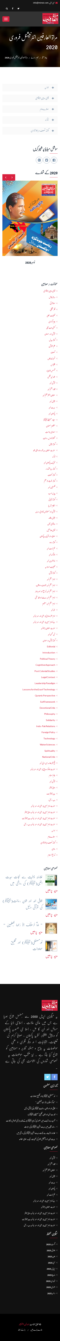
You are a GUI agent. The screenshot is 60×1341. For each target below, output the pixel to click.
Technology (49, 738)
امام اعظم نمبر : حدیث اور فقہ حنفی (45, 597)
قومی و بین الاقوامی (49, 291)
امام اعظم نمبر (51, 579)
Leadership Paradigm (45, 683)
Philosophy (49, 714)
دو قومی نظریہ (51, 524)
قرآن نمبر (52, 383)
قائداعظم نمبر (51, 389)
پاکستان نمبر (52, 414)
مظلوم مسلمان (50, 426)
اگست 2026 (50, 1244)
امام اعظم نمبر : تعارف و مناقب (45, 585)
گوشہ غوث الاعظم (49, 481)
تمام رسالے (34, 57)
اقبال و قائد (52, 518)
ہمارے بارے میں (36, 1330)
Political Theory (47, 659)
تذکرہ (53, 456)
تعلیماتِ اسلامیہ (50, 567)
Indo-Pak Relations (45, 726)
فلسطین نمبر (51, 487)
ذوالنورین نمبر (51, 561)
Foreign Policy (48, 732)
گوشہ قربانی (51, 499)
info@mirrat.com (40, 3)
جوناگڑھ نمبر (52, 555)
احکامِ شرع (51, 506)
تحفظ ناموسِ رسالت (49, 438)
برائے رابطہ (22, 1330)
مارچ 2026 (51, 1275)
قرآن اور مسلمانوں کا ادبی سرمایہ (45, 512)
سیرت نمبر (52, 407)
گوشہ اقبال (52, 444)
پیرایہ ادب (51, 493)
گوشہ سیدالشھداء (50, 469)
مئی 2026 (51, 1263)
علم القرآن (52, 346)
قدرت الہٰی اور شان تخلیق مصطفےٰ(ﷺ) (41, 1114)
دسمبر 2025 (51, 1293)
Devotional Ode (47, 708)
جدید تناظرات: (50, 794)
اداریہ (53, 830)
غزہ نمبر (53, 610)
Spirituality (49, 751)
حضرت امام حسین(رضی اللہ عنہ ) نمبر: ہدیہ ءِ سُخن (39, 824)
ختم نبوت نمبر (51, 548)
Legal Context (48, 677)
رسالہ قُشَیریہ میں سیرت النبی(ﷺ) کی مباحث (39, 1127)
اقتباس (53, 365)
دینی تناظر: (52, 788)
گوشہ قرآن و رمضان (49, 640)
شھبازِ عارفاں (51, 358)
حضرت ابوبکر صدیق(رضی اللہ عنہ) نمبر (42, 769)
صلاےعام (51, 837)
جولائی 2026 (51, 1250)
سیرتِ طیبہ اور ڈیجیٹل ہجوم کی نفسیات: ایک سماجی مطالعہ (37, 1139)
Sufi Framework (47, 702)
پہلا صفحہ (44, 57)
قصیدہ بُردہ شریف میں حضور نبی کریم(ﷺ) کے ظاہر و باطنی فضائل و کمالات (30, 1121)
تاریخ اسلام (51, 855)
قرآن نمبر (52, 781)
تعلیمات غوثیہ (51, 315)
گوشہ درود (52, 542)
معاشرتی (52, 303)
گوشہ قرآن (52, 573)
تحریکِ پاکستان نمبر (49, 463)
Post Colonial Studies (44, 671)
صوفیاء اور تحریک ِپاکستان (47, 536)
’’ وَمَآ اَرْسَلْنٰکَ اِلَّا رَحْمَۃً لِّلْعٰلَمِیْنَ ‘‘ (45, 1102)
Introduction (48, 653)
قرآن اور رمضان (49, 334)
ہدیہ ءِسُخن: (51, 800)
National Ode (48, 757)
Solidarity (50, 720)
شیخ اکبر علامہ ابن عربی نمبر (47, 763)
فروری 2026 (50, 1281)
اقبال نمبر (52, 401)
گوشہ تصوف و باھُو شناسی (47, 843)
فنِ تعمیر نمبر (51, 634)
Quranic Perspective (45, 696)
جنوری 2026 (50, 1287)
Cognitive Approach (45, 665)
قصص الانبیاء (50, 371)
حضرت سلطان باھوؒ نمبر (48, 628)
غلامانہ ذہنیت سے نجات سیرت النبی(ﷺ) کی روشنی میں (35, 1133)
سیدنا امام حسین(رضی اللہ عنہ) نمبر (44, 622)
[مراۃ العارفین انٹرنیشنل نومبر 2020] (11, 215)
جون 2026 (51, 1256)
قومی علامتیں (51, 530)
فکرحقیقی (52, 309)
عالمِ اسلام (52, 775)
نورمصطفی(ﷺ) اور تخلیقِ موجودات (42, 1096)
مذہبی (53, 849)
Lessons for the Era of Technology (39, 689)
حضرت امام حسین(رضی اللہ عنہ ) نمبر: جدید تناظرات (38, 818)
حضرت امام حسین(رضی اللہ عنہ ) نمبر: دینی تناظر (40, 812)
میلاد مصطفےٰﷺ (49, 420)
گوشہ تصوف (51, 475)
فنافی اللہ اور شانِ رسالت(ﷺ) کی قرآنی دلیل (39, 1108)
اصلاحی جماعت (50, 432)
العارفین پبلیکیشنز (24, 1324)
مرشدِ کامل (52, 297)
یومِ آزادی (51, 322)
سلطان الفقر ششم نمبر (49, 395)
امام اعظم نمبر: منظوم (48, 604)
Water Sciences (47, 745)
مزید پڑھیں (51, 890)
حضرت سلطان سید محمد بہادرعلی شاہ (44, 450)
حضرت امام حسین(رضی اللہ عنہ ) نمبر (43, 806)
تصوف (53, 352)
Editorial (51, 647)
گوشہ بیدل (52, 340)
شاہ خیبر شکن (51, 377)
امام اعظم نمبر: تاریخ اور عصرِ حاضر (45, 591)
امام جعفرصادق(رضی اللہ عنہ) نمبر (44, 616)
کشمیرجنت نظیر (50, 328)
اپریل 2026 (51, 1269)
